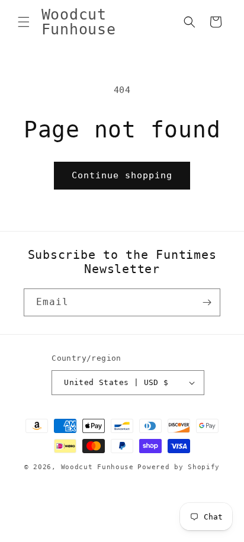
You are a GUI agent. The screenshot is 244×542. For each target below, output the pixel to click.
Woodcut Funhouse (97, 467)
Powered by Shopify (178, 467)
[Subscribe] (207, 302)
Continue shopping (122, 175)
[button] (24, 22)
